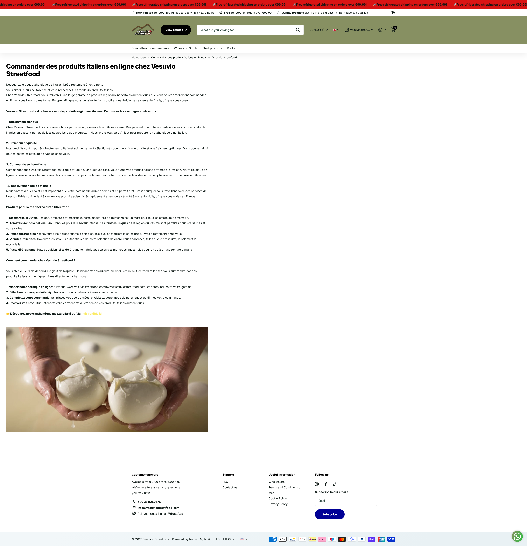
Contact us (230, 487)
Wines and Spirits (185, 48)
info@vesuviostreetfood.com (159, 507)
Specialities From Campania (150, 48)
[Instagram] (317, 484)
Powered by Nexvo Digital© (191, 539)
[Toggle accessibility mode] (393, 12)
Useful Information (282, 474)
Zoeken (298, 30)
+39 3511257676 (149, 501)
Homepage (139, 57)
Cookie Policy (278, 498)
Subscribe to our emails (331, 492)
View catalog (174, 29)
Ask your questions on (160, 513)
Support (228, 474)
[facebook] (326, 484)
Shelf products (212, 48)
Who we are (277, 481)
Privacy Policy (278, 504)
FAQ (225, 481)
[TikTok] (334, 484)
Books (231, 48)
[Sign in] (382, 30)
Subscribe (329, 514)
